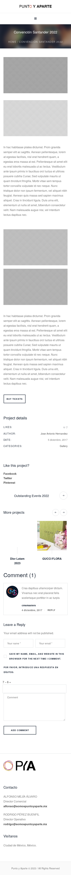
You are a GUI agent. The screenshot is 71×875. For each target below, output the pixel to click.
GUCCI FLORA (18, 559)
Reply (51, 605)
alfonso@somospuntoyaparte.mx (25, 802)
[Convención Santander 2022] (35, 75)
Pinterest (9, 483)
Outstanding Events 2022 (31, 495)
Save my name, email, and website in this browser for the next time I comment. (36, 652)
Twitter (7, 478)
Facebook (10, 474)
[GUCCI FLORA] (18, 535)
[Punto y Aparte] (35, 7)
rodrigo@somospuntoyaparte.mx (25, 820)
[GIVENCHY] (53, 535)
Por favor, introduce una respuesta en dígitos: (31, 665)
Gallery (64, 446)
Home (12, 41)
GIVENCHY (52, 559)
